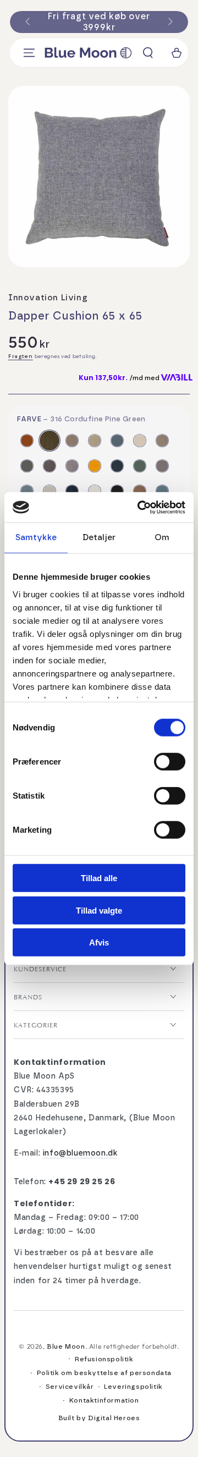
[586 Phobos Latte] (140, 440)
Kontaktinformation (104, 1400)
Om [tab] (162, 538)
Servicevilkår (70, 1386)
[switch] (169, 762)
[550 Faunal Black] (117, 491)
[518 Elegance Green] (140, 466)
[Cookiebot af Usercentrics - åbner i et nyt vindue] (139, 507)
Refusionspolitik (104, 1359)
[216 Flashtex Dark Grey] (49, 466)
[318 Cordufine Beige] (72, 440)
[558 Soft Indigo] (162, 491)
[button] (148, 52)
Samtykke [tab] (36, 538)
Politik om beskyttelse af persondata (104, 1373)
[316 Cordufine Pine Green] (49, 440)
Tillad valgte (99, 910)
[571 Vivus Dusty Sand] (95, 440)
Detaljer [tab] (99, 538)
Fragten (20, 356)
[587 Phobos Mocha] (162, 440)
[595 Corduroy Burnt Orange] (27, 440)
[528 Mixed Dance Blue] (72, 491)
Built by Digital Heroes (99, 1418)
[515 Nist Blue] (117, 466)
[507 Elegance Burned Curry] (95, 466)
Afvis (99, 942)
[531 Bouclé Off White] (95, 491)
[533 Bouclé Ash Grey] (27, 466)
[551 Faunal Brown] (140, 491)
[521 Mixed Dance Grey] (162, 466)
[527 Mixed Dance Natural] (49, 491)
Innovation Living (47, 298)
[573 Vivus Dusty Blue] (117, 440)
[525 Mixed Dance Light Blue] (27, 491)
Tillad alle (99, 878)
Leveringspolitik (133, 1386)
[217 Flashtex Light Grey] (72, 466)
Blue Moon (66, 1346)
